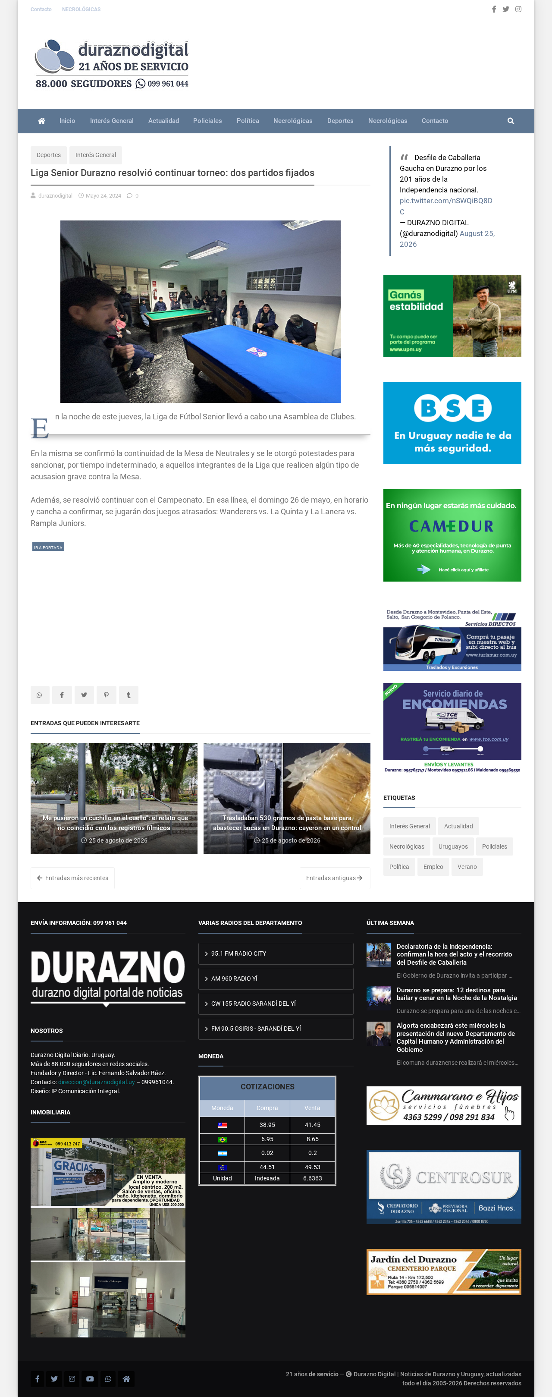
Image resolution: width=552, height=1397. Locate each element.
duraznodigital (55, 195)
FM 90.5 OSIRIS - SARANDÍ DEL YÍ (255, 1028)
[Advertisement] (200, 612)
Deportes (340, 121)
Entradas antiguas (331, 878)
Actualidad (163, 121)
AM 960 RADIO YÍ (233, 978)
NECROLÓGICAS (81, 9)
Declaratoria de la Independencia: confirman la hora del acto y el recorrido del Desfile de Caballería (454, 954)
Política (248, 121)
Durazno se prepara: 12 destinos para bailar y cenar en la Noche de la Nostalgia (457, 994)
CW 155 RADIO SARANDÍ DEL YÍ (253, 1003)
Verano (467, 866)
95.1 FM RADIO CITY (238, 953)
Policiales (207, 121)
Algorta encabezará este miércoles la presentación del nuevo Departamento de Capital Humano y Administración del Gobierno (456, 1037)
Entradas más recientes (76, 878)
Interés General (112, 121)
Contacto (42, 9)
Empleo (433, 866)
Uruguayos (453, 846)
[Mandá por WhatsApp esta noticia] (40, 695)
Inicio (67, 121)
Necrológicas (293, 121)
